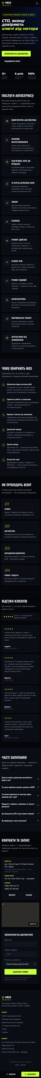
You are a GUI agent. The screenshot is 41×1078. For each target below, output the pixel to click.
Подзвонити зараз (12, 61)
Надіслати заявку (20, 972)
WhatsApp (12, 895)
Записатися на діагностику (16, 53)
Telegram (29, 895)
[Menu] (37, 3)
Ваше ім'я (8, 940)
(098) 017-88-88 (11, 889)
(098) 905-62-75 (11, 886)
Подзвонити (31, 1074)
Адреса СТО (33, 924)
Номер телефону (10, 950)
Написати (12, 1074)
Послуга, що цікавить (12, 960)
